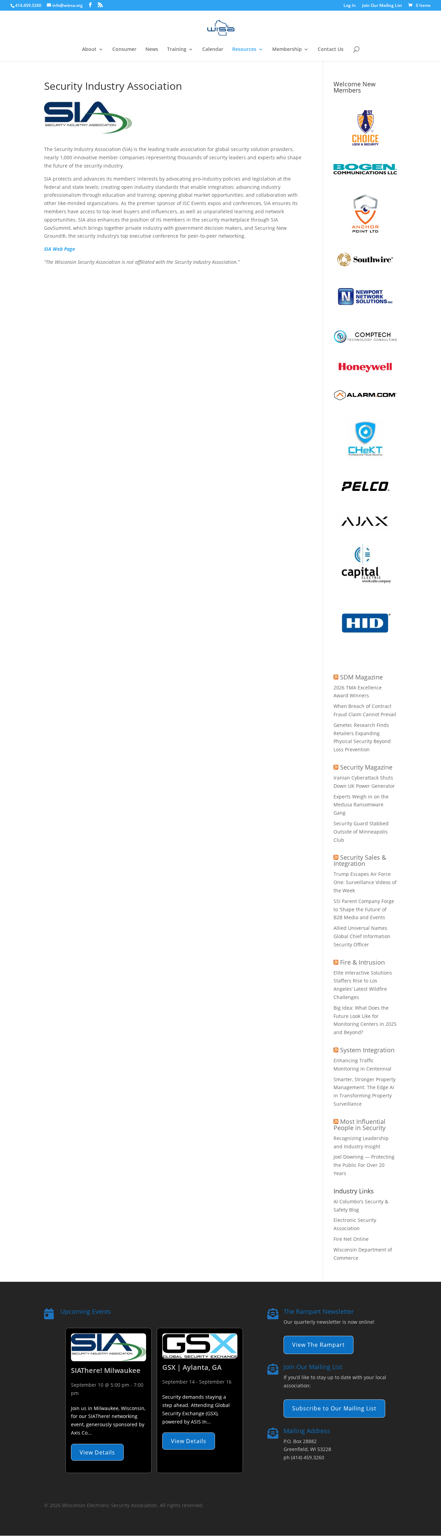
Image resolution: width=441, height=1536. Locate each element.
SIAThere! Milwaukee (106, 1370)
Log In (349, 5)
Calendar (212, 49)
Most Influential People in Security (360, 1124)
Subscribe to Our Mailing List (334, 1408)
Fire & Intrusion (362, 962)
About (89, 49)
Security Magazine (366, 767)
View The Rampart (318, 1345)
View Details (97, 1452)
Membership (287, 49)
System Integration (367, 1050)
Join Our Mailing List (382, 5)
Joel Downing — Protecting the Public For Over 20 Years (364, 1165)
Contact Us (330, 49)
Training (176, 49)
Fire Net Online (351, 1239)
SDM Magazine (361, 677)
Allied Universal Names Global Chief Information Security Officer (362, 936)
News (151, 49)
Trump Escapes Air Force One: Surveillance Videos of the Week (365, 882)
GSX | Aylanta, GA (192, 1367)
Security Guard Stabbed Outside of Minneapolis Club (361, 831)
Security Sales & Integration (360, 860)
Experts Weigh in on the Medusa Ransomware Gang (361, 804)
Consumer (124, 49)
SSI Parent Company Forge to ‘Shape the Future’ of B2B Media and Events (364, 909)
